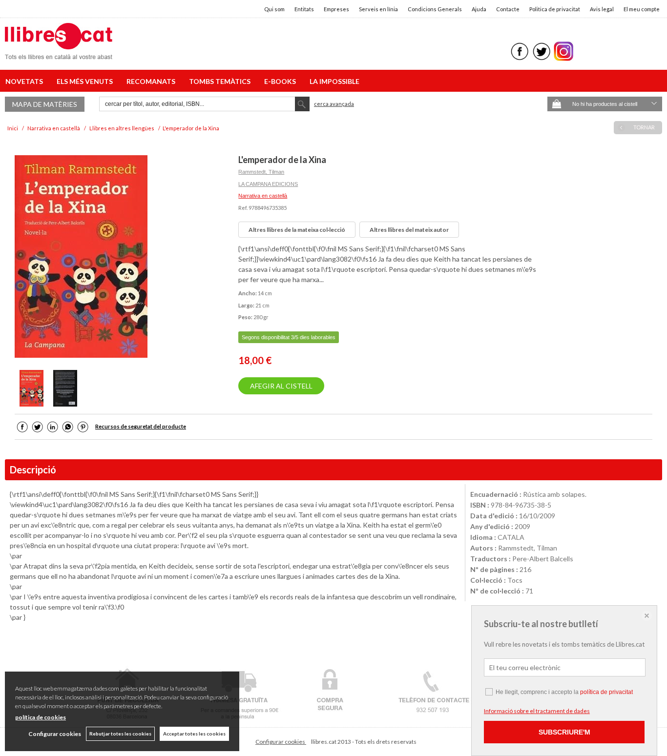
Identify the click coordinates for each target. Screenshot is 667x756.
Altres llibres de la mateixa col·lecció (297, 229)
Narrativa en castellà (262, 196)
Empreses (336, 9)
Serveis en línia (378, 9)
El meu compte (642, 9)
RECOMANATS (152, 81)
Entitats (304, 9)
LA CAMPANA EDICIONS (268, 184)
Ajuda (479, 9)
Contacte (508, 9)
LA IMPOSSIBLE (334, 81)
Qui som (274, 9)
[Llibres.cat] (58, 52)
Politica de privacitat (554, 9)
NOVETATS (25, 81)
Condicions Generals (435, 9)
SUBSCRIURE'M (564, 732)
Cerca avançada (334, 104)
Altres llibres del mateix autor (409, 229)
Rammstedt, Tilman (261, 172)
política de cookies (40, 717)
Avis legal (602, 9)
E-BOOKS (281, 81)
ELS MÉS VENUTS (86, 81)
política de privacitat (606, 692)
